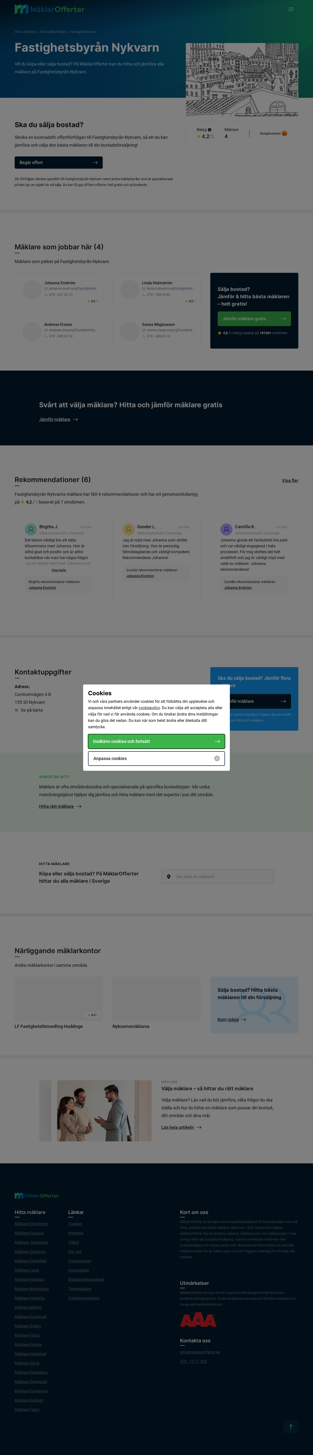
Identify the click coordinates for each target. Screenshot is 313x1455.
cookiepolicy (149, 707)
